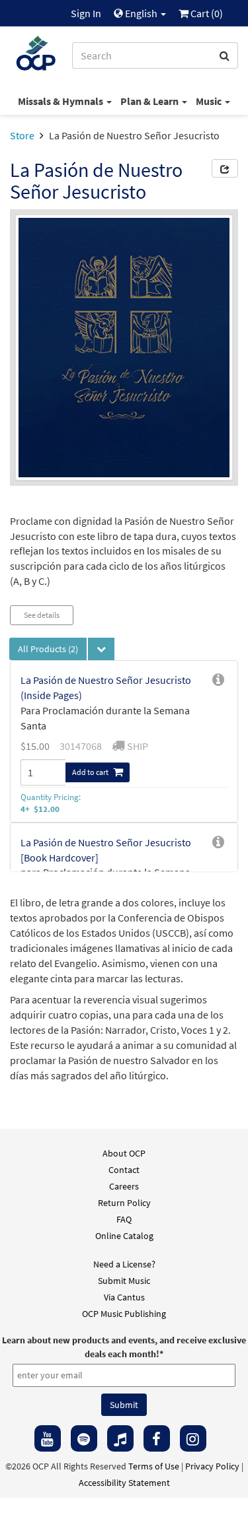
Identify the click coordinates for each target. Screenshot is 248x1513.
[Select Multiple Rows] (101, 649)
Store (22, 135)
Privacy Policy (212, 1466)
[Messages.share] (225, 168)
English (141, 13)
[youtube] (47, 1438)
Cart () (205, 13)
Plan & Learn (150, 101)
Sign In (86, 13)
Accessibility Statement (124, 1483)
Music (210, 101)
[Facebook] (157, 1438)
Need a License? (124, 1264)
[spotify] (84, 1438)
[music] (120, 1438)
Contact (124, 1170)
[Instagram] (193, 1438)
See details (42, 615)
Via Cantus (124, 1297)
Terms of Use (153, 1466)
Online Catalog (124, 1236)
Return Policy (124, 1203)
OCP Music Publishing (124, 1314)
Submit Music (124, 1281)
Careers (124, 1186)
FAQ (124, 1219)
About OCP (124, 1153)
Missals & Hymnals (61, 101)
